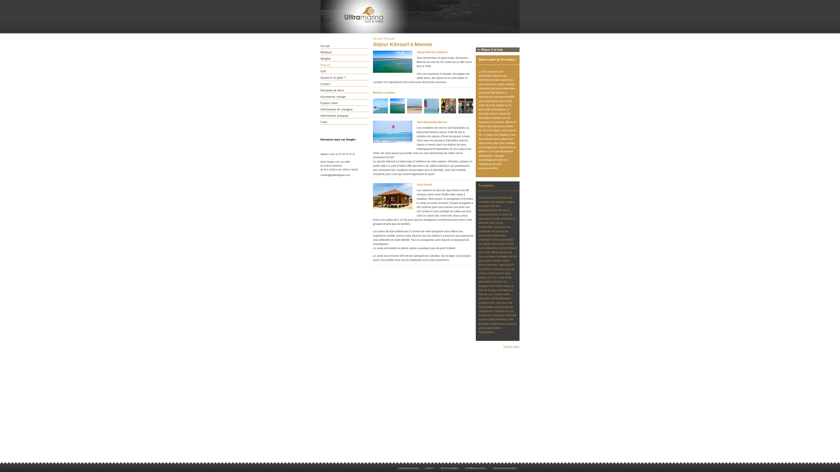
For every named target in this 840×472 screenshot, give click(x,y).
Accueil (325, 46)
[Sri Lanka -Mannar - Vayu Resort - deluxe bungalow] (448, 112)
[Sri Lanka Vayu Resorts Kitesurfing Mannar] (392, 72)
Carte (323, 122)
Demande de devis (332, 90)
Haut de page (511, 346)
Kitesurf (325, 65)
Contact (325, 84)
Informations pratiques (334, 115)
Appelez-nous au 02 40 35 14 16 (337, 154)
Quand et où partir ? (333, 77)
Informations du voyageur (336, 109)
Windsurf (326, 52)
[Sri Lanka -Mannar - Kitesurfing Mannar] (380, 112)
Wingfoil (325, 58)
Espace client (329, 103)
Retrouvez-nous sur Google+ (338, 139)
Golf (323, 71)
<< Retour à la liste (490, 49)
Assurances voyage (333, 96)
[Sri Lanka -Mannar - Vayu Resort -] (465, 112)
